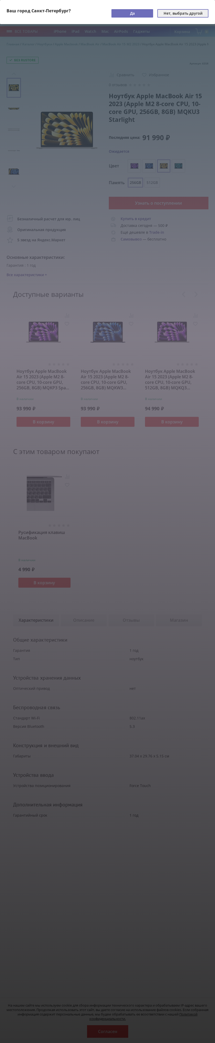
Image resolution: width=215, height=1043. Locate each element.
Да (132, 13)
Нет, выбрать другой (183, 13)
